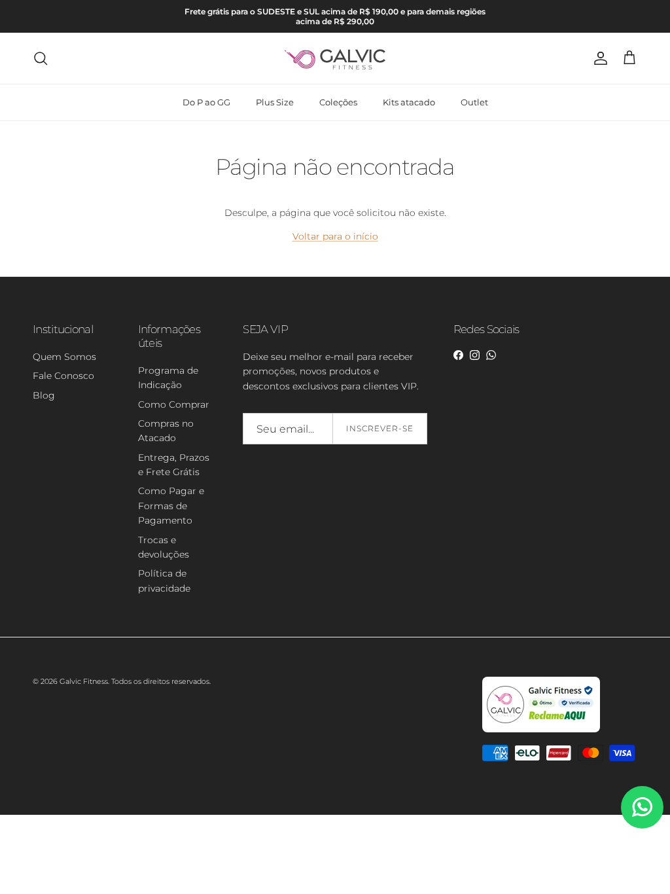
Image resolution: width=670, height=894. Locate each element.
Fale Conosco (63, 376)
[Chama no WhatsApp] (642, 807)
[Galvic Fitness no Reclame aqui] (541, 729)
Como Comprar (173, 404)
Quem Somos (64, 357)
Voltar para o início (335, 236)
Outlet (474, 102)
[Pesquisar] (40, 58)
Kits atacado (409, 102)
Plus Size (275, 102)
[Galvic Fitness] (335, 58)
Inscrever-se (380, 428)
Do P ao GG (206, 102)
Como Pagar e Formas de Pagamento (171, 505)
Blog (44, 395)
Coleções (338, 102)
